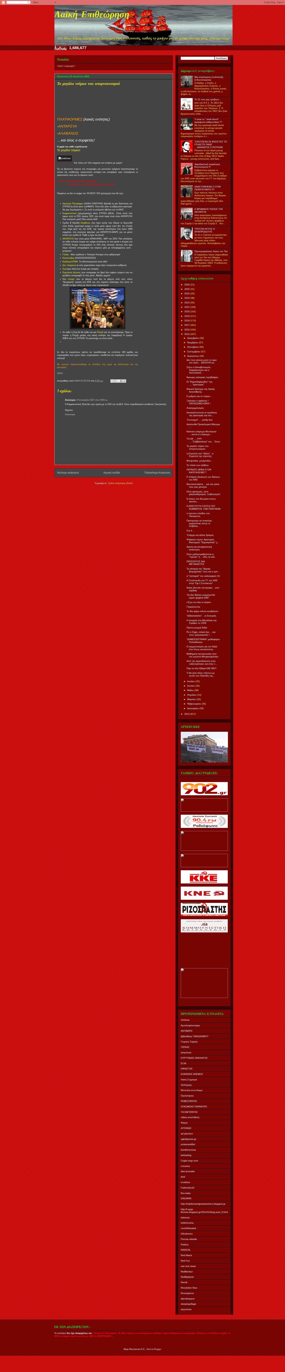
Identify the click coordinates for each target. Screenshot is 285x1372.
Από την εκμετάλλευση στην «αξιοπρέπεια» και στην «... (202, 662)
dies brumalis (188, 1171)
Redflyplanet (187, 1277)
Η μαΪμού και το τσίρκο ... (200, 396)
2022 (187, 302)
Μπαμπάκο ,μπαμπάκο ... (200, 460)
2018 (187, 320)
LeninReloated (188, 1228)
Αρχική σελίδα (111, 472)
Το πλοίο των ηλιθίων (198, 465)
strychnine (186, 1309)
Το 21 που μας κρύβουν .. (207, 99)
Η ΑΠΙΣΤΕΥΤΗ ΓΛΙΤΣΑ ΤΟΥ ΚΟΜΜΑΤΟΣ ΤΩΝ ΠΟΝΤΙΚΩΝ (204, 507)
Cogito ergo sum (189, 1160)
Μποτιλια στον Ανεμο (192, 1090)
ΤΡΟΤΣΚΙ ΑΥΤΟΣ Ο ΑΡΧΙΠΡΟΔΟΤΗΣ (204, 230)
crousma (185, 1166)
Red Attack (186, 1255)
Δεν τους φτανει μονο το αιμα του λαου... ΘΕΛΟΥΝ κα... (202, 361)
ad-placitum (187, 1133)
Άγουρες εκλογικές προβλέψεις (202, 377)
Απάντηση (70, 414)
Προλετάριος (187, 1095)
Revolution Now (189, 1287)
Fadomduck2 (187, 1187)
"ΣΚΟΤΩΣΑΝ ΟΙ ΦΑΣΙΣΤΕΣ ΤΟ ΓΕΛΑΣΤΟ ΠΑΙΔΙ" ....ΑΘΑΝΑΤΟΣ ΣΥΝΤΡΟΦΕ (210, 144)
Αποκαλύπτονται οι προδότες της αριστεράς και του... (202, 414)
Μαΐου (190, 690)
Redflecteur (187, 1271)
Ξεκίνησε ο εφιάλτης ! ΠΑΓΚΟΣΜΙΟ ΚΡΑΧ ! (198, 402)
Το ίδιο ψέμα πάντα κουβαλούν (202, 611)
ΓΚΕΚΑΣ (185, 1047)
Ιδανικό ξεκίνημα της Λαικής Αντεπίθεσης (201, 390)
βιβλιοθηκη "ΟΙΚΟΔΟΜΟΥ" (195, 1036)
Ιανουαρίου (193, 708)
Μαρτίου (192, 699)
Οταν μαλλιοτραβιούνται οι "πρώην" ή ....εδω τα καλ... (202, 555)
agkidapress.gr (188, 1139)
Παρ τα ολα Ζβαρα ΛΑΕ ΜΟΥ (202, 668)
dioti (183, 1176)
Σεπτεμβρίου (194, 351)
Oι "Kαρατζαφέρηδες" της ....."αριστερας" (199, 383)
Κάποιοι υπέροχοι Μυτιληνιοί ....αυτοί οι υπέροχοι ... (201, 433)
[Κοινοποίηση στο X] (118, 381)
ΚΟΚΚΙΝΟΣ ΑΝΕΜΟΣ (192, 1074)
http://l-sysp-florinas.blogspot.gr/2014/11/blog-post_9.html (204, 1210)
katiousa (185, 1217)
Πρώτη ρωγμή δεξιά (197, 627)
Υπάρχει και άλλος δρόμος (200, 535)
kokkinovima (187, 1222)
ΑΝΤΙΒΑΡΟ (186, 1031)
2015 (187, 334)
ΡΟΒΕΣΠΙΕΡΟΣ (189, 1101)
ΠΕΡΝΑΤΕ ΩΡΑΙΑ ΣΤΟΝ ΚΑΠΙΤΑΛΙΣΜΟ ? (199, 471)
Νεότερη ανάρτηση (68, 472)
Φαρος (184, 1122)
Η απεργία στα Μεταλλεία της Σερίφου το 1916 (202, 621)
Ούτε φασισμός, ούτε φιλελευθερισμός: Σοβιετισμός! (203, 493)
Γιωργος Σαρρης (189, 1041)
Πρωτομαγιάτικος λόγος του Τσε (211, 251)
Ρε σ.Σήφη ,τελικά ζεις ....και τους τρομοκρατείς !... (201, 633)
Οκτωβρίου (193, 347)
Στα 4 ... (191, 530)
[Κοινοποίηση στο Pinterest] (124, 381)
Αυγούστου (193, 356)
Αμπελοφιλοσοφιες (190, 1025)
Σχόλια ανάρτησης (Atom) (120, 483)
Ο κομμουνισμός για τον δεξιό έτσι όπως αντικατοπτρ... (202, 648)
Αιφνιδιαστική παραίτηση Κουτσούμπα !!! (207, 165)
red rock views (188, 1266)
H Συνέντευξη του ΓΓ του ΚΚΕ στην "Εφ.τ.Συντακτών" (202, 582)
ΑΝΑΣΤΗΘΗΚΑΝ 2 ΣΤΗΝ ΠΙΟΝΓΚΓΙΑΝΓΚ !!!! (207, 188)
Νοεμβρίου (193, 342)
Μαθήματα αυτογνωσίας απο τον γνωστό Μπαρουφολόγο (202, 655)
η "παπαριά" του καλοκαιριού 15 (203, 576)
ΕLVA (183, 1063)
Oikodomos (187, 1233)
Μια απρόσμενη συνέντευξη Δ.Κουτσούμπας (208, 78)
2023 (187, 298)
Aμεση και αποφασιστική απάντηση (199, 548)
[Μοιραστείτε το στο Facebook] (121, 381)
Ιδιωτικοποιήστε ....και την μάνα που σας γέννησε (203, 485)
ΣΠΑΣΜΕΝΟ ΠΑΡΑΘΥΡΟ (194, 1106)
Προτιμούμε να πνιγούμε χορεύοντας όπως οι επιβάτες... (199, 523)
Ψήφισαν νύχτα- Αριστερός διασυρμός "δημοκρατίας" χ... (203, 541)
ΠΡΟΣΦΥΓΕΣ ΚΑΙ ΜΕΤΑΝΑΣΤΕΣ (196, 563)
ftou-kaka (185, 1193)
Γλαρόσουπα (193, 606)
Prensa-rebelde (189, 1239)
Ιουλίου (191, 681)
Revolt (184, 1282)
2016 (187, 329)
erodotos (185, 1182)
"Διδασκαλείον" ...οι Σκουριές (201, 615)
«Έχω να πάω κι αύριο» (199, 602)
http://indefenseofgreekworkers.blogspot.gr (203, 1203)
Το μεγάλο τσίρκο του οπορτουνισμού (198, 447)
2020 (187, 311)
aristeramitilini (188, 1144)
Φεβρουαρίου (194, 703)
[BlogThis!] (115, 381)
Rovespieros (187, 1293)
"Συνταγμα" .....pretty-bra (199, 419)
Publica (184, 1244)
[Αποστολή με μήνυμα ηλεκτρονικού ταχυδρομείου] (112, 381)
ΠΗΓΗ (60, 373)
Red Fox (185, 1260)
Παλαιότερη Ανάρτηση (157, 472)
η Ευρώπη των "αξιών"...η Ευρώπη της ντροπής (200, 455)
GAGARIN (186, 1198)
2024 (187, 293)
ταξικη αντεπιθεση (190, 1117)
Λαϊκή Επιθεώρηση (91, 15)
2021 (187, 307)
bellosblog (186, 1155)
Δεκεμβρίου (193, 338)
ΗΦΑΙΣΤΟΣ (187, 1068)
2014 (187, 714)
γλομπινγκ (186, 1052)
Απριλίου (192, 695)
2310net (185, 1020)
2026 (187, 284)
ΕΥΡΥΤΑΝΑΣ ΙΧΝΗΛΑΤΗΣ (194, 1058)
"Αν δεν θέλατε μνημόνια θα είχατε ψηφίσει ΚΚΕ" (201, 596)
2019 (187, 316)
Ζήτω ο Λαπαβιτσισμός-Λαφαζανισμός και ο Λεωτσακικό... (199, 370)
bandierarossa (188, 1149)
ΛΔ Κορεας (186, 1085)
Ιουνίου (191, 685)
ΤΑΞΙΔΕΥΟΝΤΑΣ (189, 1112)
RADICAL (186, 1250)
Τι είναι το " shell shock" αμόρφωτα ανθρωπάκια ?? (208, 120)
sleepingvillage (188, 1304)
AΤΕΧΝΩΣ (186, 1128)
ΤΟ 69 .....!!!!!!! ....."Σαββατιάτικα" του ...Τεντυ (203, 440)
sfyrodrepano (188, 1298)
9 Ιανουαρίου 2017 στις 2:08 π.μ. (92, 400)
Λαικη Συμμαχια (189, 1079)
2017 (187, 325)
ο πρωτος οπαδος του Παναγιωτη (198, 514)
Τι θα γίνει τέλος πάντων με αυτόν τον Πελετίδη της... (201, 674)
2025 (187, 289)
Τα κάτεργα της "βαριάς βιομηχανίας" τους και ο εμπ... (203, 570)
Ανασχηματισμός (195, 408)
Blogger (157, 1349)
